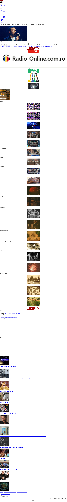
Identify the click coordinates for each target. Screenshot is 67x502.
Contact (2, 22)
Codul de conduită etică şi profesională (5, 494)
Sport (3, 14)
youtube (47, 46)
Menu (0, 4)
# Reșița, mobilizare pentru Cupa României (8, 413)
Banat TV (12, 46)
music (15, 46)
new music (17, 46)
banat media (9, 46)
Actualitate (4, 11)
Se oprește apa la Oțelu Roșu (5, 402)
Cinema (2, 21)
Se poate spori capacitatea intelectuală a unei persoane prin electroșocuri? (9, 317)
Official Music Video (21, 46)
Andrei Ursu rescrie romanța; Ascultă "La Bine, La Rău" (10, 424)
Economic (4, 12)
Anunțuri (4, 16)
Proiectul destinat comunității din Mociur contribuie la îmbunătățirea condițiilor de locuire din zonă (18, 378)
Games (2, 6)
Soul (1, 18)
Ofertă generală (4, 15)
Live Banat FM (3, 5)
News (2, 10)
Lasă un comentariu (50, 46)
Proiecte (4, 17)
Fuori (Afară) (2, 458)
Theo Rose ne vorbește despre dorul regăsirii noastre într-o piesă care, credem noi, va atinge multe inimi (12, 316)
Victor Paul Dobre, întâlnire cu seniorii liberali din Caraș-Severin (12, 469)
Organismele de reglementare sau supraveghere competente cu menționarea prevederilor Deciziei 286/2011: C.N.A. (53, 499)
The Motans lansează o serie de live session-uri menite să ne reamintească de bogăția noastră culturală (18, 43)
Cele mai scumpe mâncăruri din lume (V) (7, 391)
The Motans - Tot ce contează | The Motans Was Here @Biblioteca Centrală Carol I (36, 46)
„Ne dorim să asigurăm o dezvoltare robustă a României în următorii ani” (13, 313)
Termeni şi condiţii (3, 493)
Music (2, 20)
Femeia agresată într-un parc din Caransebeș (8, 366)
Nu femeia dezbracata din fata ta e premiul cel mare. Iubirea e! (11, 447)
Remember (2, 19)
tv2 (1, 312)
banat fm (7, 46)
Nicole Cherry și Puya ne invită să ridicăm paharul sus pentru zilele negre (11, 312)
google (14, 46)
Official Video (25, 46)
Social (3, 13)
